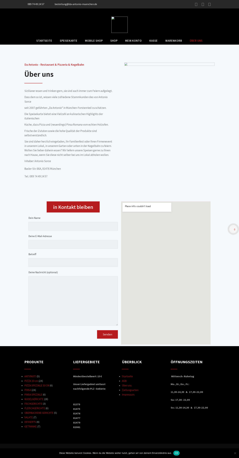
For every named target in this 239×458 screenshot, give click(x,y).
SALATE (28, 417)
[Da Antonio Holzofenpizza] (119, 32)
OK (176, 453)
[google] (209, 4)
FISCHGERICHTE (33, 403)
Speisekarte (68, 40)
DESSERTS (30, 422)
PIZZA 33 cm (31, 381)
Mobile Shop (94, 40)
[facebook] (196, 4)
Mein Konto (133, 40)
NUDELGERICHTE (34, 399)
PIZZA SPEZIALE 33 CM (36, 385)
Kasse (153, 40)
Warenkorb (173, 40)
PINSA (27, 390)
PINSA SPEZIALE (33, 394)
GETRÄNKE (30, 426)
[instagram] (203, 4)
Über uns (196, 40)
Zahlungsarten (130, 390)
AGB (124, 381)
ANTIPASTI (30, 376)
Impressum (128, 394)
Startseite (44, 40)
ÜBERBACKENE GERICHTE (38, 413)
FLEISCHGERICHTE (34, 408)
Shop (114, 40)
